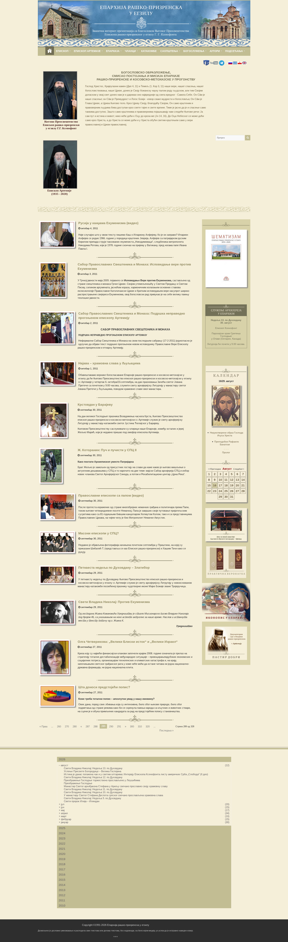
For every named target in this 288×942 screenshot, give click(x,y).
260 (59, 726)
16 (214, 485)
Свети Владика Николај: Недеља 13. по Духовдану (93, 768)
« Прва (43, 726)
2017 (62, 869)
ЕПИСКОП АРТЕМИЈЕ (87, 51)
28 (243, 491)
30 (226, 496)
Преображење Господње (78, 783)
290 (111, 726)
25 (226, 491)
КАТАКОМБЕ (149, 51)
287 (88, 726)
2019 (62, 859)
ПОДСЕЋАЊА (234, 51)
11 (226, 479)
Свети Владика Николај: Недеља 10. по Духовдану (93, 792)
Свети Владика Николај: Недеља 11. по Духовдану (93, 789)
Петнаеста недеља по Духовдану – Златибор (114, 567)
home (49, 51)
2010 (62, 905)
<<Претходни (214, 469)
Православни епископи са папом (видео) (111, 495)
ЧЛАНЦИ (130, 51)
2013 (62, 890)
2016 (62, 874)
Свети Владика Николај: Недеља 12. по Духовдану (93, 777)
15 (209, 485)
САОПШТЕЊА (169, 51)
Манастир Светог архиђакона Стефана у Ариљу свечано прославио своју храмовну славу (116, 786)
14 (243, 479)
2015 (62, 879)
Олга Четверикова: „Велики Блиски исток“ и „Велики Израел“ (128, 641)
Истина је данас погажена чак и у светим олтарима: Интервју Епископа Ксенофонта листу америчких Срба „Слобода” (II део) (136, 774)
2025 (62, 828)
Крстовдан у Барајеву (95, 404)
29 (220, 496)
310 (140, 726)
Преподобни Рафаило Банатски (226, 443)
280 (75, 726)
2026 (62, 759)
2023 (62, 838)
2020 (62, 854)
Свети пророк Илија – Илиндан (81, 801)
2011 (62, 900)
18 (226, 485)
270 (67, 726)
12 (231, 479)
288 (96, 726)
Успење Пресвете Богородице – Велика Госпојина (92, 771)
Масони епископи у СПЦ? (98, 533)
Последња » (166, 730)
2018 (62, 864)
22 (209, 491)
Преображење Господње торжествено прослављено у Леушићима (102, 780)
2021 (62, 848)
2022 (62, 843)
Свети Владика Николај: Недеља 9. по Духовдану (92, 798)
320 (148, 726)
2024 (62, 833)
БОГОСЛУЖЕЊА (193, 51)
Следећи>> (238, 469)
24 (220, 491)
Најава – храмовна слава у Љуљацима (109, 363)
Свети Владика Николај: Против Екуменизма (114, 602)
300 (132, 726)
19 (231, 485)
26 (231, 491)
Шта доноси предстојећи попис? (104, 687)
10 (220, 479)
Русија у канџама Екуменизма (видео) (108, 223)
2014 (62, 885)
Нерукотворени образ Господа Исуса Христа (226, 434)
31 (231, 496)
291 (119, 726)
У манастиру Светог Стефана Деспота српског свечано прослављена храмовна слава (113, 795)
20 (237, 485)
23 (214, 491)
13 (237, 479)
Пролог (226, 452)
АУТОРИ (215, 51)
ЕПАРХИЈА (113, 51)
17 (220, 485)
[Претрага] (247, 137)
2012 (62, 895)
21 (243, 485)
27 (237, 491)
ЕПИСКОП (62, 51)
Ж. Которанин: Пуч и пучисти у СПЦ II (107, 450)
